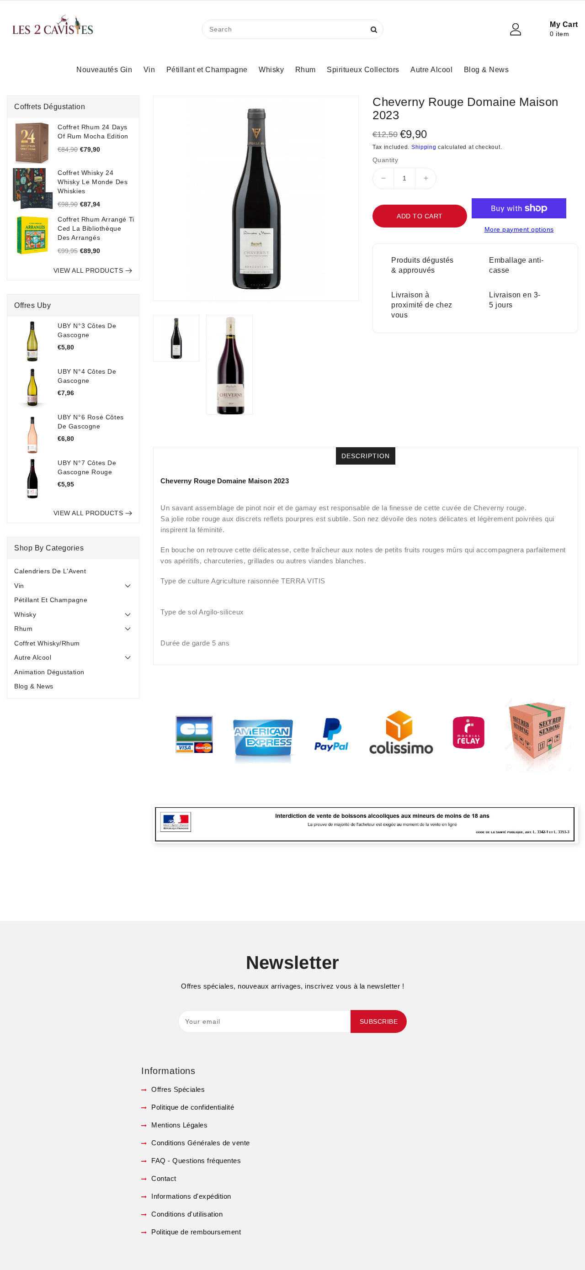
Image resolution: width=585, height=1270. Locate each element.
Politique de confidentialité (191, 1107)
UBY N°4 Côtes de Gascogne (87, 376)
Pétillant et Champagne (50, 599)
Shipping (423, 147)
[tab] (73, 571)
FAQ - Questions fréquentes (195, 1160)
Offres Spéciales (177, 1089)
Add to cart (420, 216)
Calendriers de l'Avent (50, 571)
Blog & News (33, 686)
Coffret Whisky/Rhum (47, 643)
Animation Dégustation (49, 672)
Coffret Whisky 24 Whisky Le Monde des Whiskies (93, 182)
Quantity (385, 160)
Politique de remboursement (195, 1232)
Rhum (23, 628)
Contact (162, 1178)
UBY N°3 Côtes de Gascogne (87, 330)
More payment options (519, 229)
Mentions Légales (178, 1125)
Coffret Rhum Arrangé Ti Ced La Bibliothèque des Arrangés (96, 228)
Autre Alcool (32, 657)
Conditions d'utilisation (186, 1214)
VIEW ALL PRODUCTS (88, 270)
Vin (19, 585)
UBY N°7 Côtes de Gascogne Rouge (87, 467)
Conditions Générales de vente (199, 1143)
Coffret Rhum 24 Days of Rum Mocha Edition (93, 131)
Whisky (25, 614)
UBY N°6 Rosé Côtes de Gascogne (91, 421)
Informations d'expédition (190, 1196)
